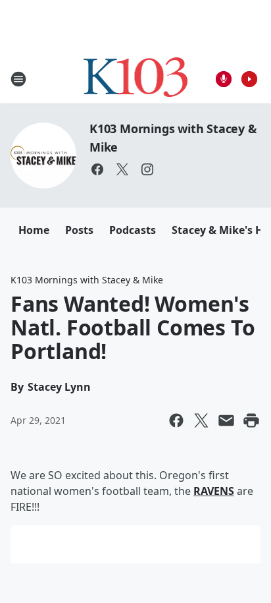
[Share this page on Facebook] (176, 420)
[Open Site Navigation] (18, 79)
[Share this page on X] (201, 420)
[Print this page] (251, 420)
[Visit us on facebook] (97, 169)
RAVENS (213, 491)
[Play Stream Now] (249, 79)
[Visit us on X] (122, 169)
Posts (79, 230)
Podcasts (132, 230)
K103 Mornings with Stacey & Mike (87, 279)
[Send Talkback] (224, 79)
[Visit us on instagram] (147, 169)
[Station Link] (136, 78)
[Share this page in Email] (226, 420)
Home (33, 230)
